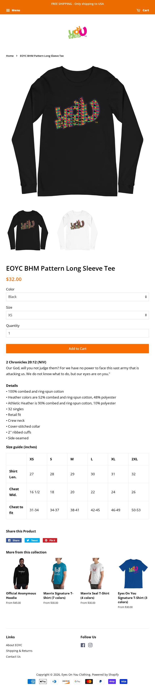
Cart (145, 10)
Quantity (13, 325)
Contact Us (13, 656)
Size (9, 307)
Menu (15, 10)
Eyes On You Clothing (76, 674)
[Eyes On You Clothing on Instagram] (90, 646)
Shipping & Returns (19, 651)
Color (10, 289)
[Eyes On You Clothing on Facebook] (83, 646)
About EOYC (14, 645)
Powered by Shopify (105, 674)
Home (10, 56)
